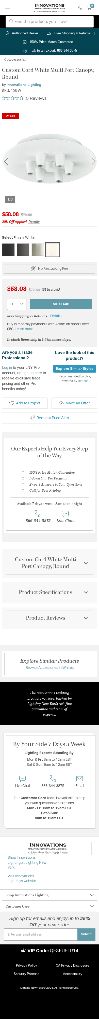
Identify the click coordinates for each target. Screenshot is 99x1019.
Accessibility (72, 974)
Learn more (24, 329)
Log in (7, 367)
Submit (86, 934)
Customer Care (17, 906)
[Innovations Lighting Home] (49, 8)
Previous (6, 161)
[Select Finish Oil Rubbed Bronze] (23, 249)
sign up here (32, 373)
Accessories (16, 59)
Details (34, 221)
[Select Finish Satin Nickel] (37, 249)
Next (93, 161)
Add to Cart (61, 303)
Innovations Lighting (24, 85)
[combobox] (50, 21)
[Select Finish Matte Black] (8, 249)
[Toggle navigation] (7, 7)
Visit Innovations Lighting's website (22, 878)
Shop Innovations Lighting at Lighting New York (27, 862)
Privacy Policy (26, 965)
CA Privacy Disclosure (72, 965)
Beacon (83, 381)
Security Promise (26, 974)
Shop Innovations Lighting (27, 895)
